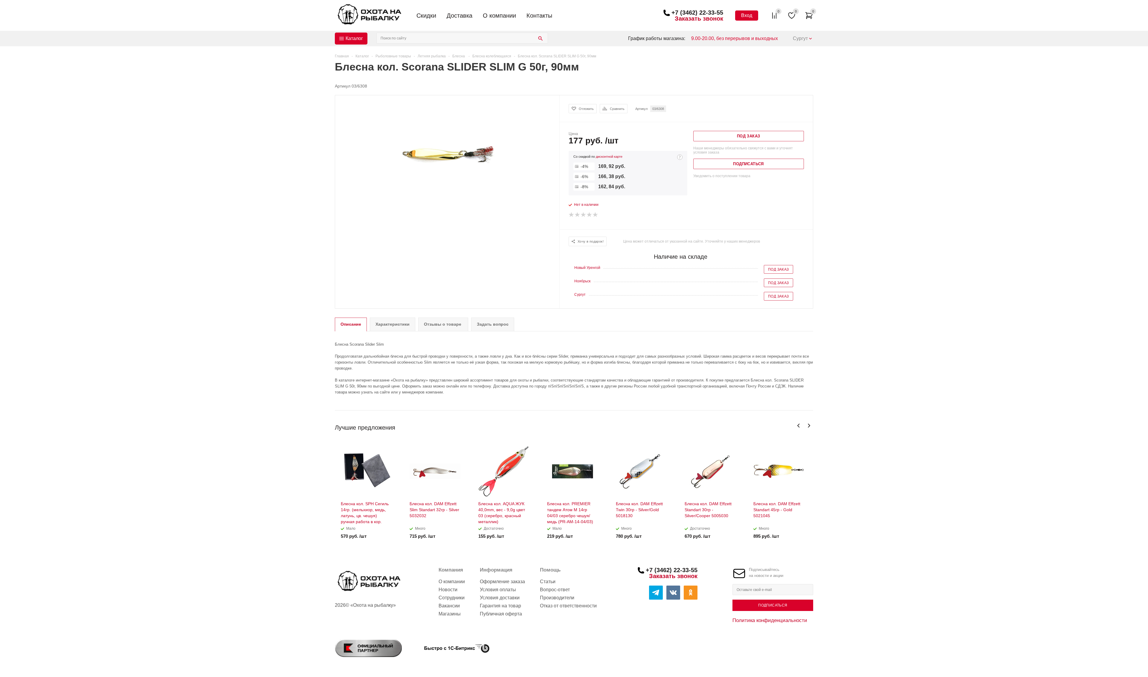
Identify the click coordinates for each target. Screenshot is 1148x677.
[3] (584, 215)
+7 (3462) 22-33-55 (697, 12)
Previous (798, 425)
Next (808, 425)
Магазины (450, 613)
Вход (746, 15)
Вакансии (449, 605)
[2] (578, 215)
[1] (572, 215)
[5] (596, 215)
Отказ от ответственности (568, 605)
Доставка (459, 15)
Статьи (547, 581)
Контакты (539, 15)
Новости (448, 589)
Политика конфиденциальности (769, 620)
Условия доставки (500, 597)
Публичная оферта (501, 613)
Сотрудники (452, 597)
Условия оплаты (498, 589)
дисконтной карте (609, 156)
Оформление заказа (502, 581)
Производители (557, 597)
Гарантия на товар (500, 605)
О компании (499, 15)
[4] (590, 215)
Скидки (426, 15)
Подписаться (772, 605)
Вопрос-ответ (555, 589)
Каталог (354, 38)
